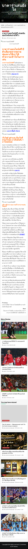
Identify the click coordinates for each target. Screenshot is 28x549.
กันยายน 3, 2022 (11, 397)
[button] (2, 20)
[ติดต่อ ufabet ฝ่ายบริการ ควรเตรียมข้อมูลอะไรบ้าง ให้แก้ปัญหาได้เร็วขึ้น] (14, 468)
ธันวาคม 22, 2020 (12, 38)
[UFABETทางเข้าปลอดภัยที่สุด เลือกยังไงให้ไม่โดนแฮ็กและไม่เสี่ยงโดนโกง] (14, 495)
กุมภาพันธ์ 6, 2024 (10, 536)
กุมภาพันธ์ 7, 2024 (19, 509)
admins (5, 38)
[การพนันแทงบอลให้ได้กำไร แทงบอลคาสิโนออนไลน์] (14, 330)
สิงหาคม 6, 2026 (19, 428)
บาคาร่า (17, 170)
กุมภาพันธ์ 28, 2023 (11, 345)
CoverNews (23, 544)
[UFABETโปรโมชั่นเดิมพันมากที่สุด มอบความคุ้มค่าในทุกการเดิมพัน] (14, 522)
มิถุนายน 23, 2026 (19, 482)
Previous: (14, 304)
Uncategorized (6, 420)
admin (4, 536)
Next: (14, 310)
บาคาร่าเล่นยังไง (14, 7)
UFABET (22, 234)
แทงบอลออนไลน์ (6, 447)
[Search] (25, 20)
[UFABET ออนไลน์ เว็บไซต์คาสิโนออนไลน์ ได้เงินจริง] (14, 383)
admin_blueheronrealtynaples (8, 455)
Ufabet (4, 475)
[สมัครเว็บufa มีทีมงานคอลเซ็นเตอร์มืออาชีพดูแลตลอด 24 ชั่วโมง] (14, 441)
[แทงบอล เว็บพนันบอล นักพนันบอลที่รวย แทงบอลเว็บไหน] (14, 357)
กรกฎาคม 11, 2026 (19, 455)
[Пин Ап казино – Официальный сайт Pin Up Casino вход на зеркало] (14, 413)
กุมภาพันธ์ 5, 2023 (11, 371)
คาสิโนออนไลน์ (6, 31)
